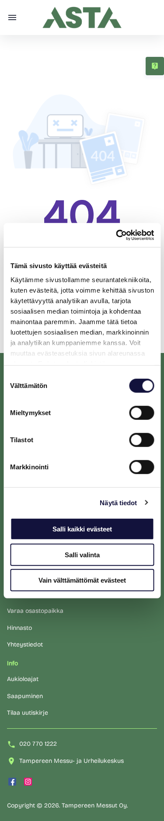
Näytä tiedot (118, 502)
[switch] (141, 413)
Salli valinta (82, 554)
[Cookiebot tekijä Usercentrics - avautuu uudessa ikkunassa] (117, 235)
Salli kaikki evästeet (82, 529)
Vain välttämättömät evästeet (82, 580)
